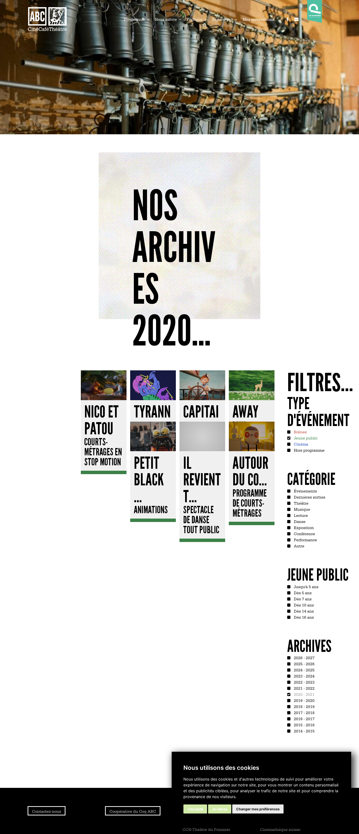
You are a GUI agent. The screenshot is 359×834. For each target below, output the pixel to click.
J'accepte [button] (195, 809)
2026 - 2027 (304, 657)
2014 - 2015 (304, 731)
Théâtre (300, 503)
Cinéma (300, 444)
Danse (299, 521)
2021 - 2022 (304, 688)
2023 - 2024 (304, 676)
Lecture (300, 515)
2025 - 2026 (304, 664)
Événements (305, 491)
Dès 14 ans (303, 611)
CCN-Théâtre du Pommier (206, 829)
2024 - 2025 (304, 670)
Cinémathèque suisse (280, 829)
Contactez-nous (46, 811)
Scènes (300, 432)
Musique (301, 509)
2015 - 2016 (304, 725)
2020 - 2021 (304, 694)
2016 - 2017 (304, 718)
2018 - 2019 (304, 706)
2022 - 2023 (304, 682)
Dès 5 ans (302, 593)
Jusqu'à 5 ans (305, 586)
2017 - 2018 (304, 712)
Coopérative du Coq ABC (132, 811)
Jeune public (305, 438)
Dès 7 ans (302, 599)
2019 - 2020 (304, 700)
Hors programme (309, 450)
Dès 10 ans (303, 605)
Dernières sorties (309, 497)
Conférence (304, 533)
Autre (298, 546)
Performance (305, 540)
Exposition (303, 527)
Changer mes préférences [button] (258, 809)
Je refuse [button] (219, 809)
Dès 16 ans (303, 617)
